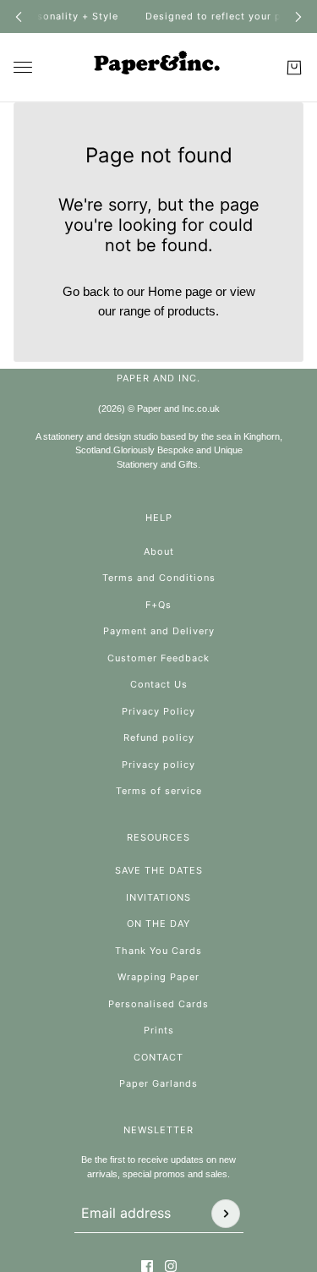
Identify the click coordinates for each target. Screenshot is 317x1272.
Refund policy (158, 737)
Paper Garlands (158, 1083)
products (191, 311)
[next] (298, 16)
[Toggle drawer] (23, 67)
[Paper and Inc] (159, 68)
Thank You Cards (158, 951)
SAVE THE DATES (159, 870)
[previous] (18, 16)
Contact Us (159, 684)
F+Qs (158, 605)
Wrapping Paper (158, 977)
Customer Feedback (158, 658)
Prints (159, 1030)
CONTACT (158, 1057)
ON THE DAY (158, 923)
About (159, 551)
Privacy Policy (158, 711)
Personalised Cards (158, 1004)
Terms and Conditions (159, 578)
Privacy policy (158, 764)
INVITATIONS (158, 897)
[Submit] (225, 1213)
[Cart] (294, 67)
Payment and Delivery (159, 631)
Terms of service (159, 791)
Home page (180, 291)
